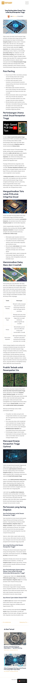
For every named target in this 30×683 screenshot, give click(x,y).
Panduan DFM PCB (14, 650)
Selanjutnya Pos (24, 622)
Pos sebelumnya (6, 622)
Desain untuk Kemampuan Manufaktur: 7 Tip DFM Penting (13, 647)
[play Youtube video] (15, 128)
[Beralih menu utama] (27, 2)
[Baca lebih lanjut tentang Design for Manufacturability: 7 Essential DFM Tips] (15, 638)
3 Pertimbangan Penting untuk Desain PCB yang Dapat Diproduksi (15, 668)
